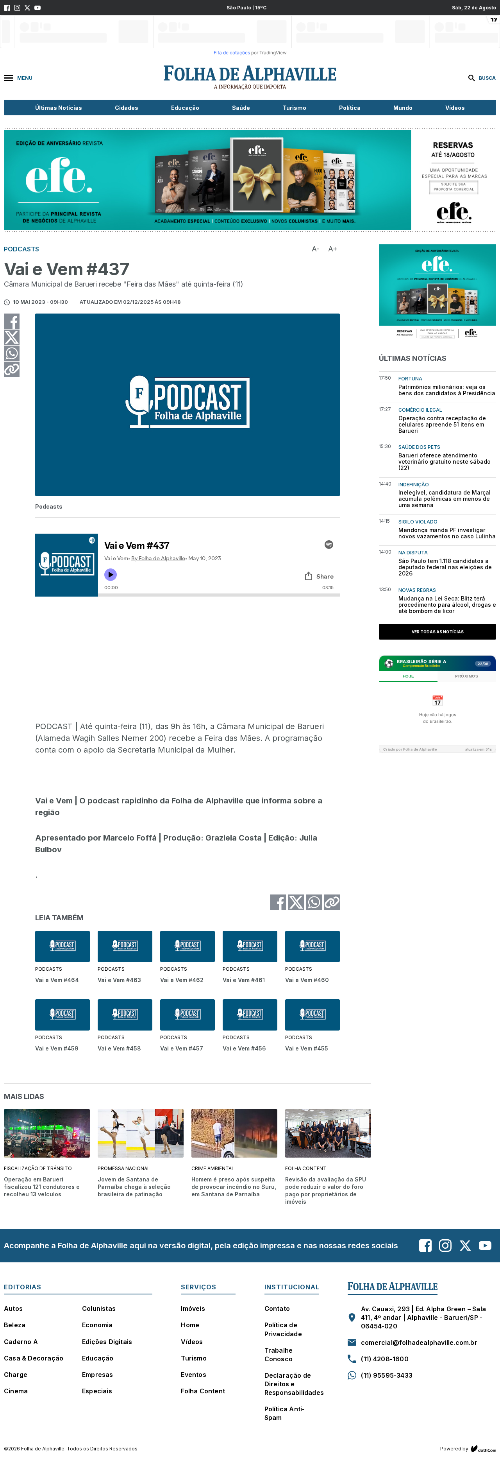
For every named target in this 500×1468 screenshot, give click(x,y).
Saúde (241, 107)
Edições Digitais (107, 1342)
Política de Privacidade (283, 1329)
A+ (333, 249)
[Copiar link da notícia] (12, 369)
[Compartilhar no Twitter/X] (12, 337)
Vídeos (455, 107)
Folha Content (203, 1391)
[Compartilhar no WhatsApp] (12, 353)
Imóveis (193, 1308)
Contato (277, 1308)
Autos (13, 1308)
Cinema (16, 1391)
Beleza (14, 1325)
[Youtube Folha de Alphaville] (37, 8)
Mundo (402, 107)
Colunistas (99, 1308)
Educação (185, 107)
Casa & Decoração (33, 1358)
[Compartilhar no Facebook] (12, 321)
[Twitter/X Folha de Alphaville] (27, 8)
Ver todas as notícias (438, 631)
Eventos (193, 1374)
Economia (97, 1325)
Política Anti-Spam (284, 1413)
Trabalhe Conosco (278, 1354)
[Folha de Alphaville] (250, 77)
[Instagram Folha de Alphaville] (17, 8)
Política (350, 107)
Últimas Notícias (58, 107)
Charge (15, 1374)
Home (190, 1325)
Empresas (97, 1374)
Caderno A (21, 1342)
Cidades (126, 107)
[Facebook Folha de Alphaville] (7, 8)
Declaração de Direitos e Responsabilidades (294, 1383)
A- (316, 249)
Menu (24, 78)
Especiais (97, 1391)
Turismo (294, 107)
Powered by (454, 1449)
